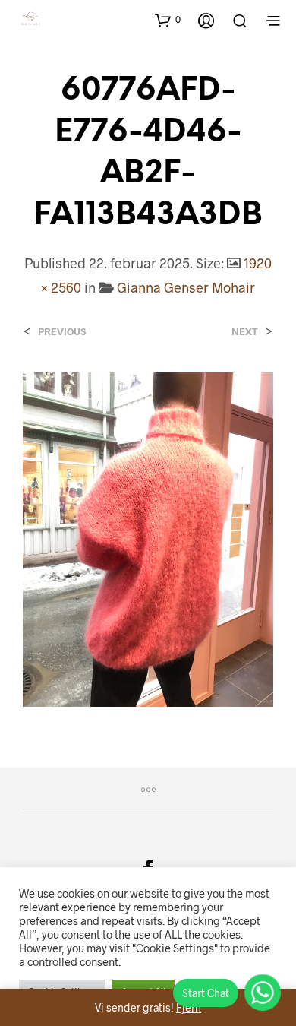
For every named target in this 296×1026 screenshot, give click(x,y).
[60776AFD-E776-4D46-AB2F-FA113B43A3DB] (148, 537)
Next (244, 332)
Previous (62, 332)
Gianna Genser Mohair (186, 287)
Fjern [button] (188, 1007)
